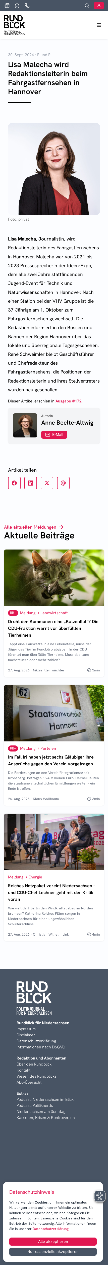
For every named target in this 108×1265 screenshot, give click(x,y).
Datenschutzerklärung (50, 1228)
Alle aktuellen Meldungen (30, 527)
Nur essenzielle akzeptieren (53, 1251)
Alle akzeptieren (53, 1241)
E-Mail (57, 434)
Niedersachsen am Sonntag (41, 1111)
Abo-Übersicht (29, 1082)
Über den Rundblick (34, 1064)
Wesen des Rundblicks (36, 1076)
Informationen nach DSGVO (41, 1047)
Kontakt (23, 1070)
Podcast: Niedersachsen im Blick (45, 1099)
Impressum (26, 1029)
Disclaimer (26, 1035)
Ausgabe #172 (69, 401)
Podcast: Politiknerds (35, 1105)
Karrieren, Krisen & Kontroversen (46, 1117)
